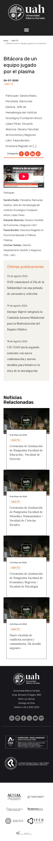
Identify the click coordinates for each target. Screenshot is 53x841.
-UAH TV (8, 84)
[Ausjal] (14, 797)
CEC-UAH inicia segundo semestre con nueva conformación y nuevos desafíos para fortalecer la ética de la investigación (23, 359)
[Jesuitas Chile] (35, 809)
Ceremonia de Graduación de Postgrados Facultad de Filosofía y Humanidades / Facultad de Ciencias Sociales (26, 516)
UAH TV (14, 40)
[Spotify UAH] (41, 718)
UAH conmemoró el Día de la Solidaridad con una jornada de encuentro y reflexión (25, 288)
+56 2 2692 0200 (31, 707)
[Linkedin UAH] (12, 718)
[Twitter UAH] (30, 718)
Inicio (6, 40)
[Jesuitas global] (14, 821)
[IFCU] (35, 821)
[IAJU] (35, 797)
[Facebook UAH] (24, 718)
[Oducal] (25, 832)
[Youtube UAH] (36, 718)
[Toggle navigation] (26, 30)
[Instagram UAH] (18, 718)
